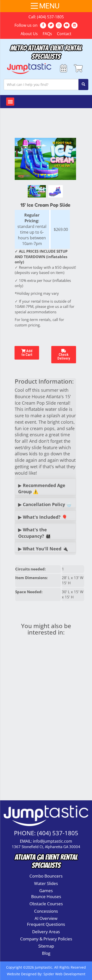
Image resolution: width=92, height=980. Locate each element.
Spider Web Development (64, 974)
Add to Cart (26, 353)
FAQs (47, 33)
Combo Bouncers (46, 876)
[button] (10, 102)
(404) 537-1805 (50, 17)
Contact (64, 33)
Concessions (46, 911)
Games (46, 890)
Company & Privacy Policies (46, 939)
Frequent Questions (46, 924)
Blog (46, 953)
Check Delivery (63, 356)
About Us (29, 33)
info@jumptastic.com (52, 841)
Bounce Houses (46, 896)
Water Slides (46, 883)
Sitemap (46, 946)
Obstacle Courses (46, 903)
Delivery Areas (46, 931)
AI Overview (46, 918)
